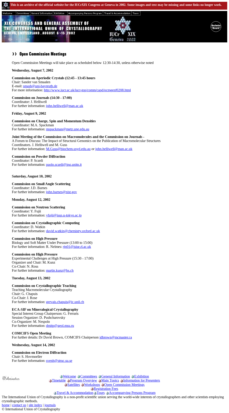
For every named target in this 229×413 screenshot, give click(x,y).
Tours (101, 393)
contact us (19, 405)
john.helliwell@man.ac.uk (64, 106)
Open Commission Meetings (124, 385)
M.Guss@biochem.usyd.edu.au (68, 149)
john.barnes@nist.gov (61, 192)
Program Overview (83, 380)
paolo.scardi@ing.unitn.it (64, 164)
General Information (115, 376)
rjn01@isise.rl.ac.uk (77, 247)
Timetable (59, 380)
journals (50, 405)
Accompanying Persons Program (132, 393)
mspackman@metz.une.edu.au (67, 129)
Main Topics (110, 380)
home (6, 405)
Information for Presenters (141, 380)
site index (35, 405)
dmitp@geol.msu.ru (60, 326)
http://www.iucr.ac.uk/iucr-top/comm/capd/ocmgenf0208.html (87, 90)
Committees (88, 376)
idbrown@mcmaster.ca (116, 337)
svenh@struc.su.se (59, 361)
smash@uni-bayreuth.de (40, 86)
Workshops (92, 385)
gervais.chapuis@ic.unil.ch (65, 302)
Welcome (69, 376)
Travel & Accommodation (75, 393)
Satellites (73, 385)
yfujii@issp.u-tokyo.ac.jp (64, 215)
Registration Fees (106, 389)
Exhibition (141, 376)
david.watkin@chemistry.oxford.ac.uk (73, 231)
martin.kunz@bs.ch (60, 270)
